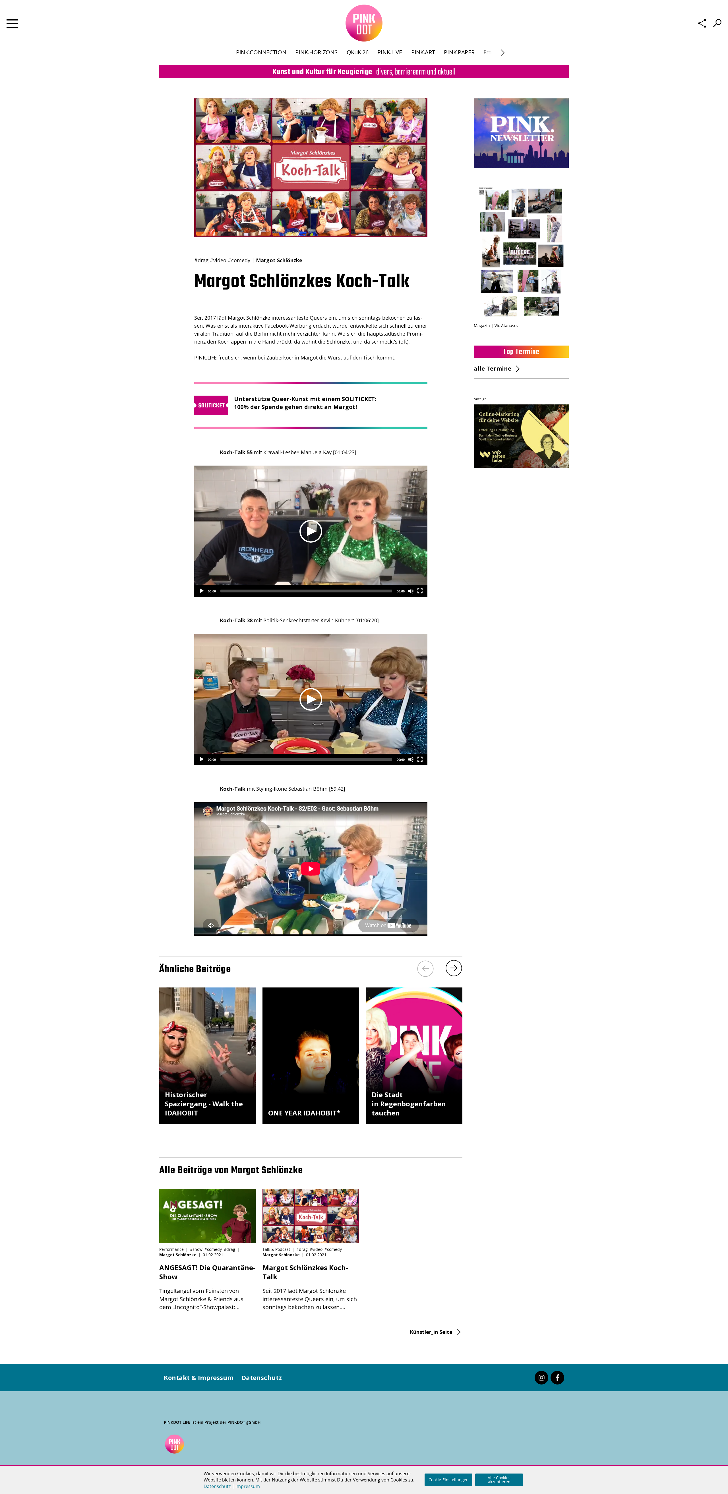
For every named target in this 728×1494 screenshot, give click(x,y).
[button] (310, 531)
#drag (201, 260)
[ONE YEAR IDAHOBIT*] (310, 1122)
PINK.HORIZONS (316, 52)
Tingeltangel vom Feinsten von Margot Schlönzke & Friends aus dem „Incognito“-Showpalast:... (207, 1287)
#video (218, 260)
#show (196, 1249)
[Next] (502, 52)
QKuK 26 (358, 52)
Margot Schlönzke (279, 260)
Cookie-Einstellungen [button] (449, 1479)
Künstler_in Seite (431, 1331)
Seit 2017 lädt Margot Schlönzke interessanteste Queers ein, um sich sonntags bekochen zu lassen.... (309, 1287)
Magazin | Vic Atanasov (496, 325)
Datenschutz (261, 1377)
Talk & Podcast (276, 1249)
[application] (310, 531)
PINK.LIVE (389, 52)
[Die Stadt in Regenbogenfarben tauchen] (414, 1122)
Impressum (247, 1486)
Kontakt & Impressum (198, 1377)
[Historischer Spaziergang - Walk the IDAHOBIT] (207, 1122)
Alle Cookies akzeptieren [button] (499, 1479)
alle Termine (492, 368)
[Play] (201, 591)
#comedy (239, 260)
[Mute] (411, 591)
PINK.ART (423, 52)
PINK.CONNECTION (261, 52)
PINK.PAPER (459, 52)
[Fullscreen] (420, 591)
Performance (171, 1249)
